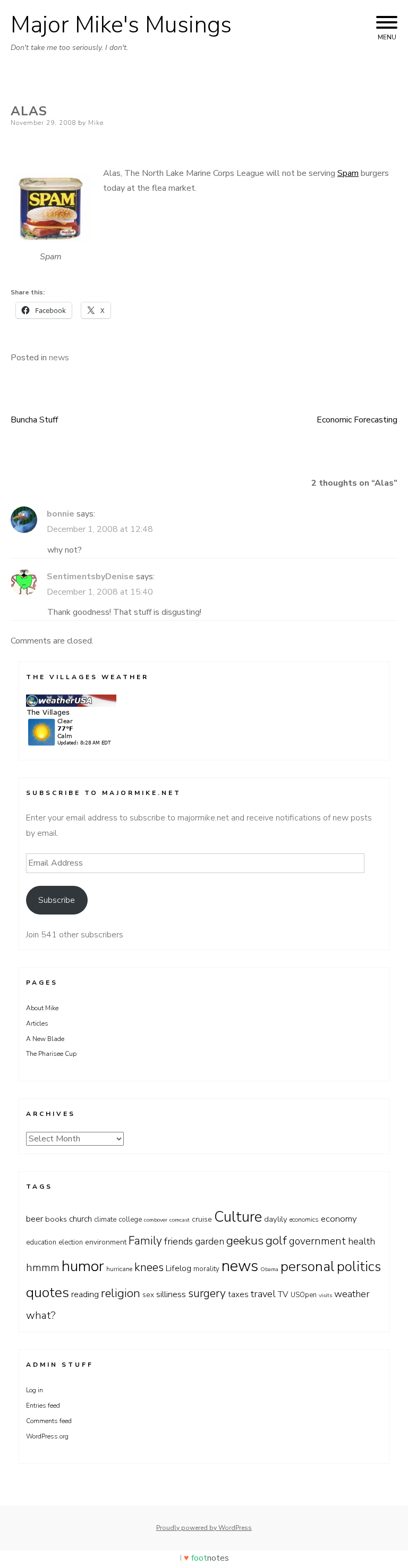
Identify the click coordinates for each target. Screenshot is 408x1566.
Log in (34, 1390)
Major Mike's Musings (121, 25)
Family (145, 1240)
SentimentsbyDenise (90, 576)
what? (41, 1315)
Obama (269, 1269)
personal (307, 1266)
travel (263, 1294)
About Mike (42, 1008)
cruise (202, 1219)
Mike (96, 122)
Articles (37, 1023)
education (41, 1242)
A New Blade (45, 1039)
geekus (245, 1240)
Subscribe (56, 900)
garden (209, 1241)
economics (304, 1219)
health (361, 1241)
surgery (207, 1293)
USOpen (304, 1295)
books (56, 1219)
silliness (171, 1294)
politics (359, 1266)
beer (34, 1219)
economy (339, 1219)
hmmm (43, 1267)
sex (148, 1295)
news (59, 357)
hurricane (119, 1269)
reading (85, 1294)
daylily (275, 1219)
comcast (179, 1220)
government (317, 1241)
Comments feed (49, 1421)
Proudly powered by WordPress (204, 1527)
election (70, 1242)
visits (325, 1295)
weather (352, 1294)
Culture (238, 1217)
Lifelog (178, 1268)
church (80, 1218)
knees (149, 1267)
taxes (238, 1294)
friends (178, 1241)
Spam (348, 173)
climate (105, 1219)
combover (155, 1220)
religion (120, 1293)
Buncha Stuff (34, 420)
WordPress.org (47, 1436)
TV (283, 1294)
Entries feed (43, 1405)
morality (206, 1269)
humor (83, 1266)
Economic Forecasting (357, 420)
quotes (47, 1292)
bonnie (60, 514)
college (130, 1219)
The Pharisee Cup (51, 1053)
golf (276, 1241)
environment (105, 1242)
